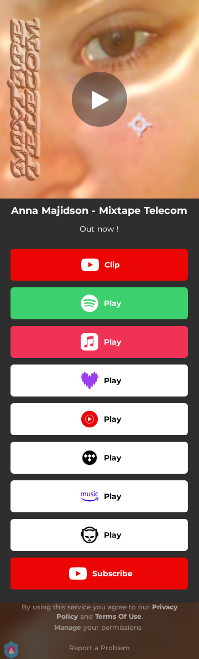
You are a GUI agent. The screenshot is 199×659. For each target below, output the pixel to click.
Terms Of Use (118, 616)
